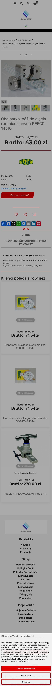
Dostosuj (25, 675)
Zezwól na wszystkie (26, 669)
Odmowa (26, 682)
